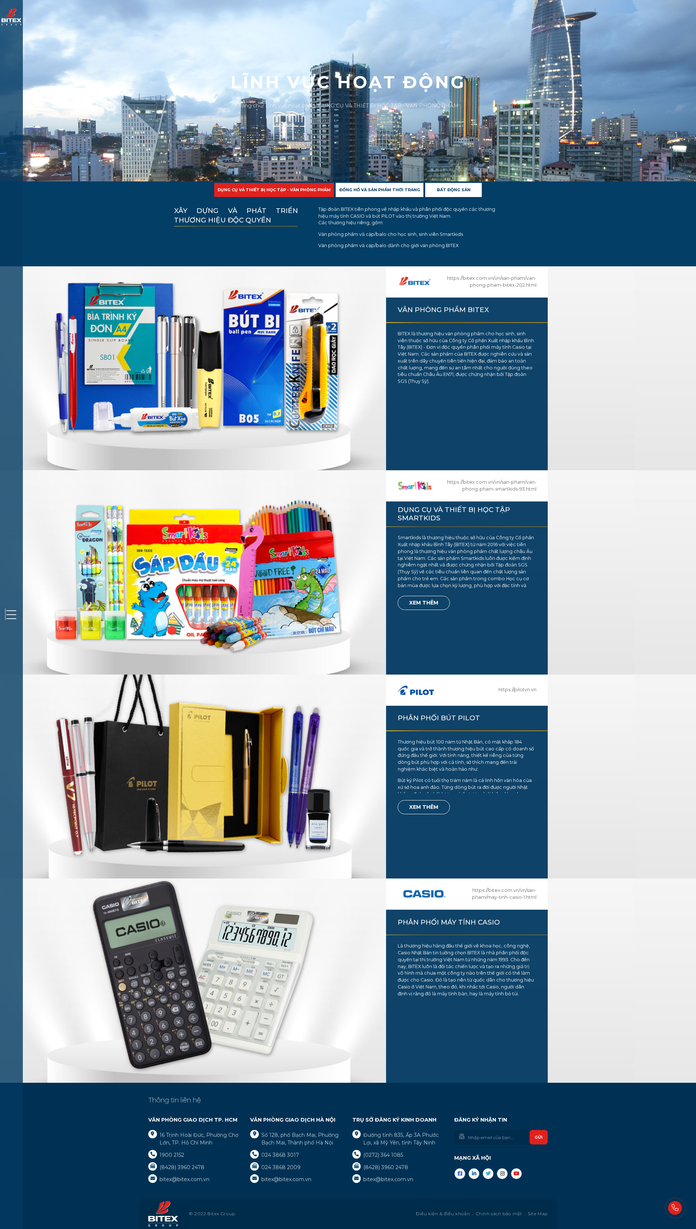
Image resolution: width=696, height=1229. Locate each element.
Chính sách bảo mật (499, 1213)
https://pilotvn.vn (517, 689)
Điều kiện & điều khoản (443, 1213)
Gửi (539, 1137)
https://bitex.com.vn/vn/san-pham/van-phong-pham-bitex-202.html (491, 281)
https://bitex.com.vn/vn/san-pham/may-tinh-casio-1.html (504, 894)
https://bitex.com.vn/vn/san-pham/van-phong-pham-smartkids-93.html (491, 485)
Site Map (538, 1213)
